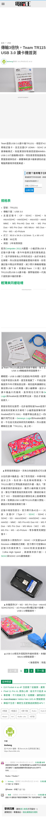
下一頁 (40, 670)
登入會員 (24, 809)
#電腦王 (14, 711)
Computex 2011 (13, 248)
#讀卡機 (24, 711)
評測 (9, 43)
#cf (12, 717)
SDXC (32, 514)
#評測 (32, 717)
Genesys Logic (24, 418)
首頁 (2, 43)
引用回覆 (38, 762)
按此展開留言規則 (30, 812)
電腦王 (23, 4)
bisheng (10, 61)
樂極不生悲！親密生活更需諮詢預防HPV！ (25, 703)
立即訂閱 (29, 190)
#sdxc (34, 711)
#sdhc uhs (22, 717)
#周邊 (4, 711)
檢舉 (43, 762)
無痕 (9, 795)
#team (4, 717)
